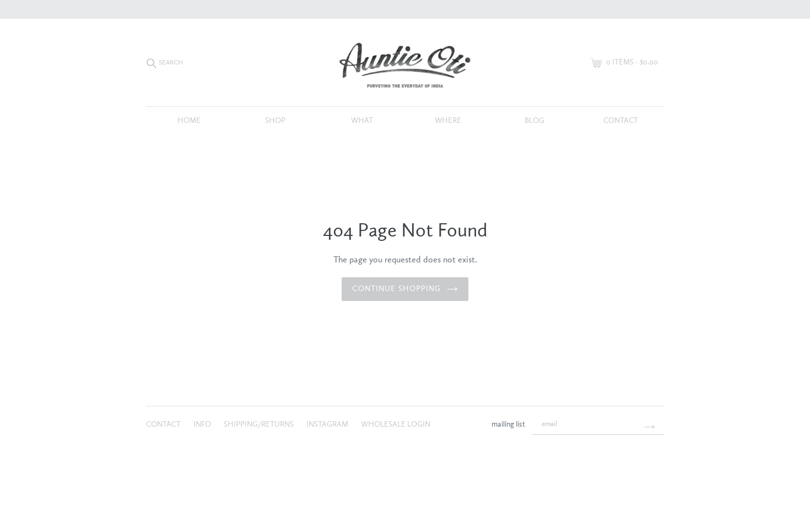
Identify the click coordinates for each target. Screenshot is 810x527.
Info (203, 424)
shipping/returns (259, 424)
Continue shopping (396, 289)
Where (448, 121)
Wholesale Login (395, 424)
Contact (620, 121)
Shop (275, 121)
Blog (534, 121)
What (362, 121)
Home (189, 121)
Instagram (328, 424)
